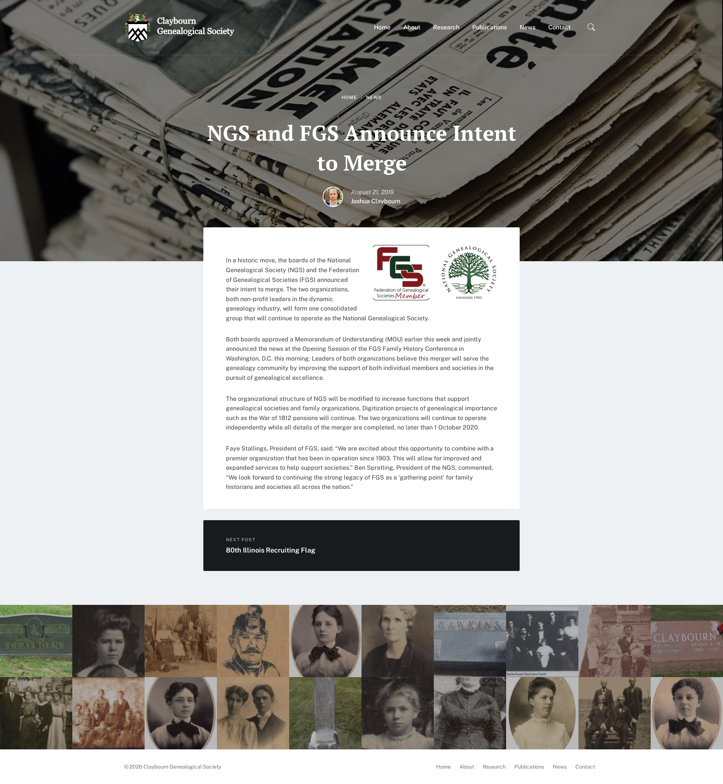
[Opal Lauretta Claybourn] (398, 713)
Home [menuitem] (443, 767)
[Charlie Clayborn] (36, 641)
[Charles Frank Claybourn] (542, 641)
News (373, 97)
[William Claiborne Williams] (108, 713)
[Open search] (591, 27)
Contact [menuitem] (585, 767)
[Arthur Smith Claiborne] (36, 713)
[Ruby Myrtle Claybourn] (108, 641)
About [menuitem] (466, 767)
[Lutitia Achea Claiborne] (614, 713)
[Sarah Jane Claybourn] (181, 641)
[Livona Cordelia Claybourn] (253, 641)
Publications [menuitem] (529, 767)
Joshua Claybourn (375, 201)
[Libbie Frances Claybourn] (181, 713)
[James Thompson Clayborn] (325, 713)
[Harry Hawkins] (470, 641)
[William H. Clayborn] (614, 641)
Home (349, 97)
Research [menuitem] (494, 767)
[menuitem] (382, 27)
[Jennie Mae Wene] (253, 713)
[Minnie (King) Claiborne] (542, 713)
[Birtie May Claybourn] (687, 713)
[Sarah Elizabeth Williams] (470, 713)
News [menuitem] (560, 767)
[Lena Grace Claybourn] (325, 641)
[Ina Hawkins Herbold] (398, 641)
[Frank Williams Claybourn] (687, 641)
